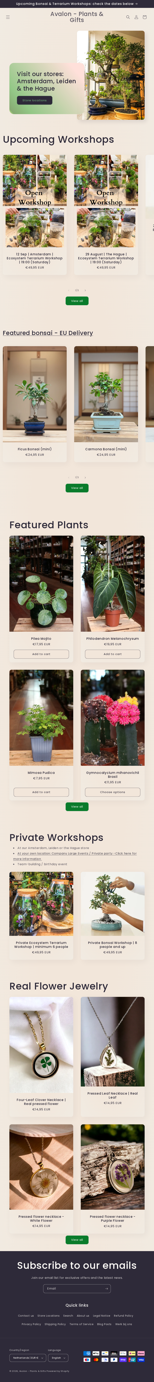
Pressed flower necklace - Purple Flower (113, 1219)
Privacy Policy (31, 1324)
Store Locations (49, 1316)
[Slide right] (85, 290)
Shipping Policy (55, 1324)
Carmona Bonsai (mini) (106, 449)
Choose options (112, 792)
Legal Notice (101, 1316)
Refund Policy (123, 1316)
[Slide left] (69, 290)
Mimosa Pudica (41, 773)
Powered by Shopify (58, 1371)
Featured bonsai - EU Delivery (48, 333)
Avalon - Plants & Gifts (32, 1371)
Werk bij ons (123, 1324)
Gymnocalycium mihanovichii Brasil (112, 775)
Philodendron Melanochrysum (112, 639)
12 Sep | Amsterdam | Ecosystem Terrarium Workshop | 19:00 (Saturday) (35, 258)
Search (68, 1316)
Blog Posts (104, 1324)
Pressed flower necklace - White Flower (41, 1218)
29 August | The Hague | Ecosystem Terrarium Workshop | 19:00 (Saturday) (106, 258)
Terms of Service (81, 1324)
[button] (8, 17)
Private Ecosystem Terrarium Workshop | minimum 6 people (41, 945)
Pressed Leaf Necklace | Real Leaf (113, 1095)
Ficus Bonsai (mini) (35, 449)
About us (83, 1316)
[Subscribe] (106, 1288)
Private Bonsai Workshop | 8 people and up (112, 945)
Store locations (35, 100)
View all (77, 301)
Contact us (26, 1316)
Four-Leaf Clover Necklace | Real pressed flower (41, 1102)
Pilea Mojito (41, 639)
